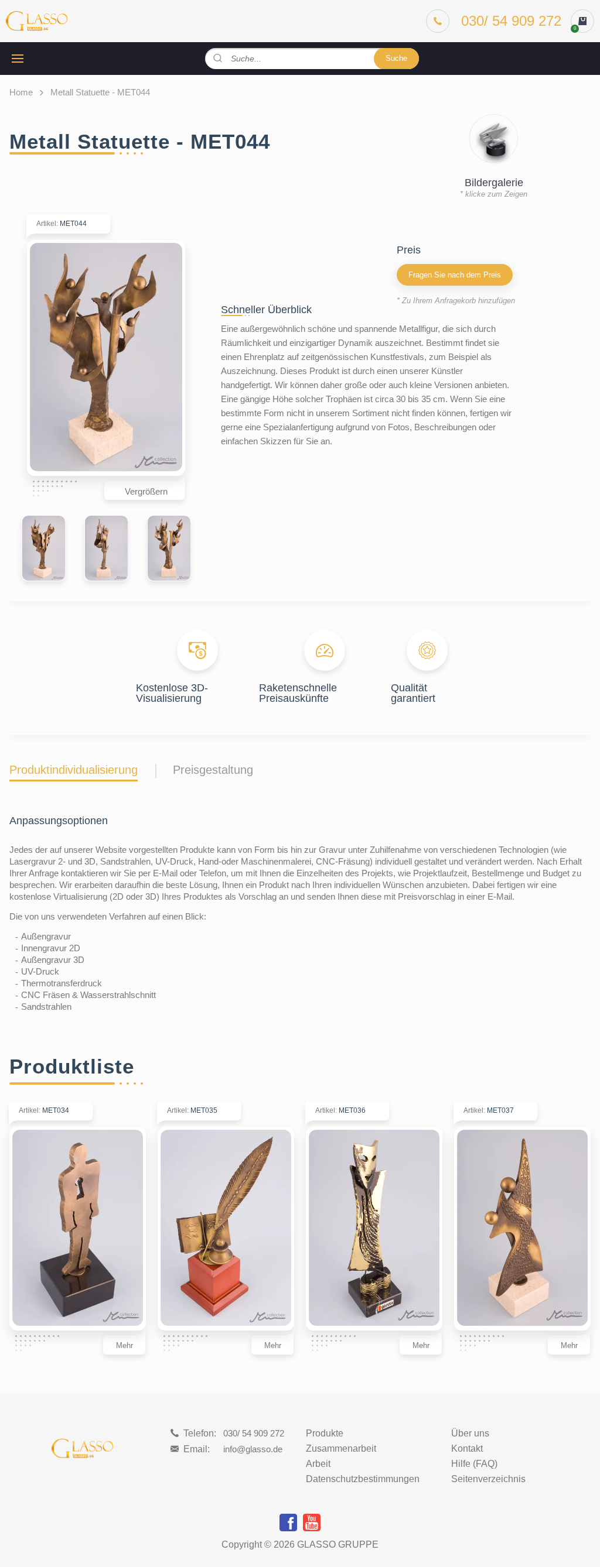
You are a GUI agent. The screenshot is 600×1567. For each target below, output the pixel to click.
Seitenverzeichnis (488, 1479)
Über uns (470, 1433)
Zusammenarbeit (341, 1448)
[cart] (582, 21)
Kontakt (467, 1448)
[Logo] (36, 21)
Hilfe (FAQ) (474, 1464)
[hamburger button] (17, 58)
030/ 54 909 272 (253, 1433)
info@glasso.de (252, 1449)
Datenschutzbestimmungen (363, 1479)
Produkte (324, 1433)
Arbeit (318, 1464)
